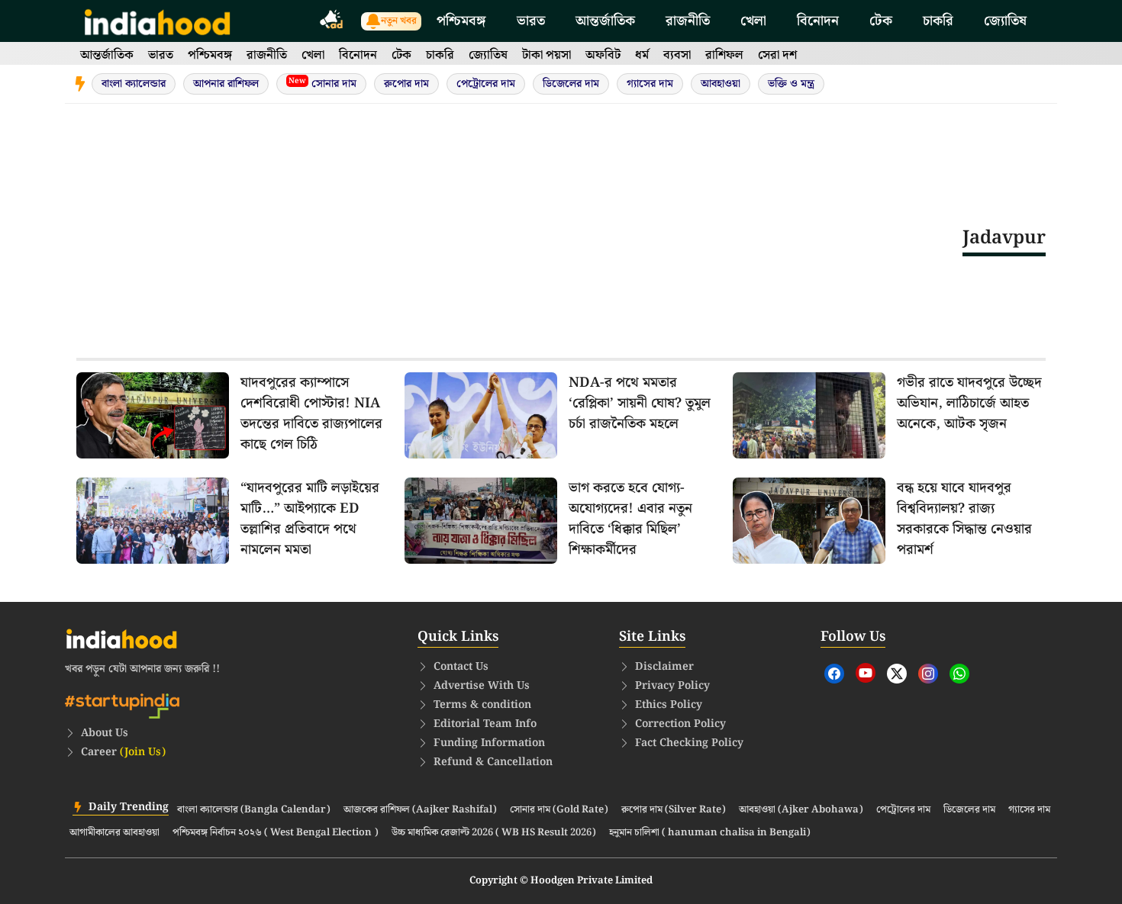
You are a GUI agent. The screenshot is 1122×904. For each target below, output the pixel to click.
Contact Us (461, 666)
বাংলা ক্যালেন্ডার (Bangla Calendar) (253, 810)
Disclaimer (664, 666)
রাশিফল (724, 55)
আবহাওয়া (720, 84)
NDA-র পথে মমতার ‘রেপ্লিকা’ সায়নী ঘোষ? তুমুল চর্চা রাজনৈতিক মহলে (640, 403)
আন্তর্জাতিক (605, 21)
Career (123, 752)
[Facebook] (834, 674)
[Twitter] (897, 674)
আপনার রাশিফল (226, 84)
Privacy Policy (672, 685)
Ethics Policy (668, 704)
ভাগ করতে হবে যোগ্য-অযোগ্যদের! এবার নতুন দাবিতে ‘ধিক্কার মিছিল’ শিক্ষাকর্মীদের (630, 519)
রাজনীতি (688, 21)
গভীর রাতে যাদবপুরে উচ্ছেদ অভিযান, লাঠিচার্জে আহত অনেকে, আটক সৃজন (969, 403)
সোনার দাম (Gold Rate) (559, 810)
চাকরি (938, 21)
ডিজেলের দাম (571, 84)
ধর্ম (642, 55)
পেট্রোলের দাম (485, 84)
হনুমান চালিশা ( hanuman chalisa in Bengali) (710, 833)
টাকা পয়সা (546, 55)
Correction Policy (680, 724)
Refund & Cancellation (493, 762)
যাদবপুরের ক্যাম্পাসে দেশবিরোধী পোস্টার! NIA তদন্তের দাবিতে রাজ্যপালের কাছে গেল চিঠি (311, 413)
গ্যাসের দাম (650, 84)
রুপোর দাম (406, 84)
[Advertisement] (519, 237)
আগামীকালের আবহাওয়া (114, 833)
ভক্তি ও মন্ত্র (791, 84)
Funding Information (489, 743)
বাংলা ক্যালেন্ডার (134, 84)
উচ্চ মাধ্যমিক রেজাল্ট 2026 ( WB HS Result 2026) (494, 833)
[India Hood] (157, 21)
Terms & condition (482, 704)
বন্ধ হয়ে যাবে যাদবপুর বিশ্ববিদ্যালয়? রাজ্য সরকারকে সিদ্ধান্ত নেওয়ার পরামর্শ (964, 519)
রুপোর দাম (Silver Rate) (673, 810)
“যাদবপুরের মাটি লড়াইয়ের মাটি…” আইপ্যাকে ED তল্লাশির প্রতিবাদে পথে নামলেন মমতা (309, 519)
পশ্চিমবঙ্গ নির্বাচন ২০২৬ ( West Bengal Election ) (275, 833)
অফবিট (603, 55)
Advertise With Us (482, 685)
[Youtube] (865, 673)
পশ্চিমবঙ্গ (461, 21)
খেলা (753, 21)
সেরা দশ (777, 55)
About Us (104, 733)
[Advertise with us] (332, 21)
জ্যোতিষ (1005, 21)
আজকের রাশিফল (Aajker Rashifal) (420, 810)
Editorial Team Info (485, 724)
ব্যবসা (677, 55)
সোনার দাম (322, 83)
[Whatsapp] (959, 674)
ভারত (531, 21)
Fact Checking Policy (689, 743)
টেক (880, 21)
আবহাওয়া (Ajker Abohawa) (801, 810)
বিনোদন (818, 21)
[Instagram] (928, 674)
